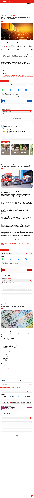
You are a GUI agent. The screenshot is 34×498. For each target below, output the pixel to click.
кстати (9, 163)
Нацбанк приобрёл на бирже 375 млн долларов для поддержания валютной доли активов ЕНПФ (17, 366)
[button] (30, 3)
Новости (6, 6)
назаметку (9, 303)
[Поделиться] (32, 496)
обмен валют (29, 402)
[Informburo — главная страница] (6, 1)
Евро (8, 402)
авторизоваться (9, 109)
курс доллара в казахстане (15, 402)
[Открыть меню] (2, 1)
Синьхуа (9, 199)
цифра (14, 15)
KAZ (31, 1)
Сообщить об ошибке (4, 81)
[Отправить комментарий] (30, 111)
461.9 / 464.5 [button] (5, 3)
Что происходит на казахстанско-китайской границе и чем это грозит (15, 77)
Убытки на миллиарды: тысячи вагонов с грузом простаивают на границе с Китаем (18, 76)
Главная (2, 6)
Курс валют (23, 402)
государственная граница (7, 96)
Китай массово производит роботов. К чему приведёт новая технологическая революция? (15, 244)
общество (18, 96)
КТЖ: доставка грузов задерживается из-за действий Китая (13, 75)
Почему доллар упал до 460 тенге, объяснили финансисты (13, 368)
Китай (14, 96)
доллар (4, 402)
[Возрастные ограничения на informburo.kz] (28, 1)
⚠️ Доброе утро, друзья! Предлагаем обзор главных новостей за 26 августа (15, 131)
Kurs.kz (2, 334)
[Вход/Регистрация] (30, 1)
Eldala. (6, 46)
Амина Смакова (10, 15)
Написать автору (30, 21)
